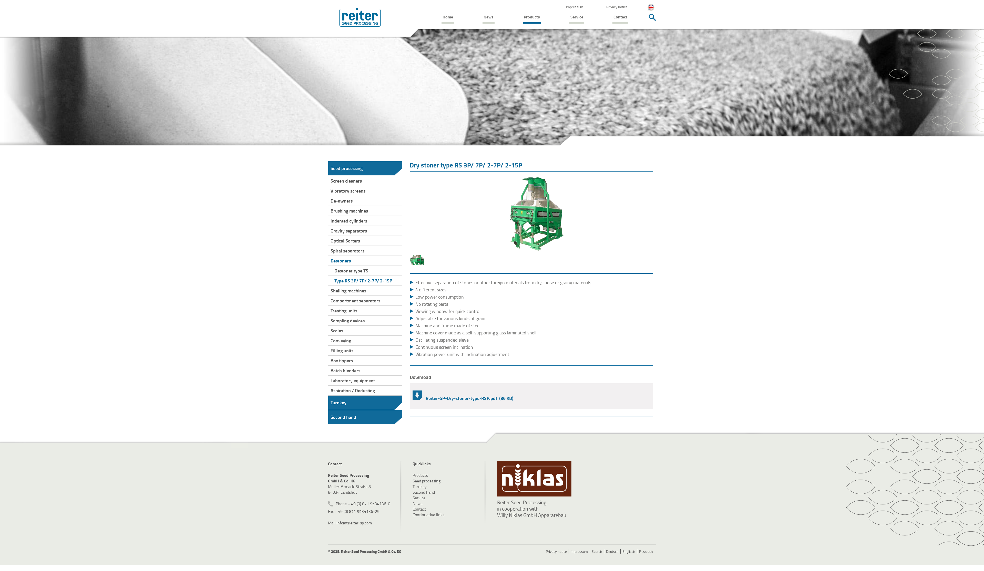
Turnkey (338, 402)
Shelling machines (348, 290)
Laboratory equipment (353, 380)
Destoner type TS (351, 270)
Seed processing (347, 168)
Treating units (344, 310)
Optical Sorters (345, 240)
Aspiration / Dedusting (353, 390)
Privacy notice (616, 6)
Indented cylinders (349, 220)
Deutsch (612, 551)
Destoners (341, 260)
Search (597, 551)
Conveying (341, 340)
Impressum (574, 6)
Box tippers (342, 360)
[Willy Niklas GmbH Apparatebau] (534, 478)
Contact (620, 17)
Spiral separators (347, 250)
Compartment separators (355, 300)
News (489, 17)
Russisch (646, 551)
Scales (337, 330)
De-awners (342, 200)
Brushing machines (349, 210)
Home (448, 17)
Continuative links (428, 514)
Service (576, 17)
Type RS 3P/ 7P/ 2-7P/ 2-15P (363, 280)
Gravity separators (349, 230)
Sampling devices (348, 320)
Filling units (342, 350)
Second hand (343, 417)
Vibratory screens (348, 190)
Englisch (628, 551)
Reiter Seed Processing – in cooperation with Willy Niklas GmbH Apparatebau (531, 509)
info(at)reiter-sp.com (354, 523)
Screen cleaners (346, 180)
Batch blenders (345, 370)
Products (532, 17)
